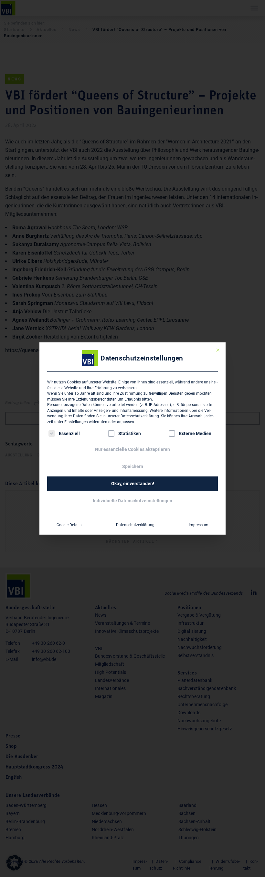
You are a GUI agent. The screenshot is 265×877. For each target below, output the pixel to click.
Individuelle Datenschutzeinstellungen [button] (132, 500)
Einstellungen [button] (76, 422)
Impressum (198, 525)
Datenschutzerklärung (140, 416)
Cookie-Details (69, 525)
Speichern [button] (132, 466)
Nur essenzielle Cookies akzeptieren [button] (132, 449)
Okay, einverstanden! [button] (132, 483)
